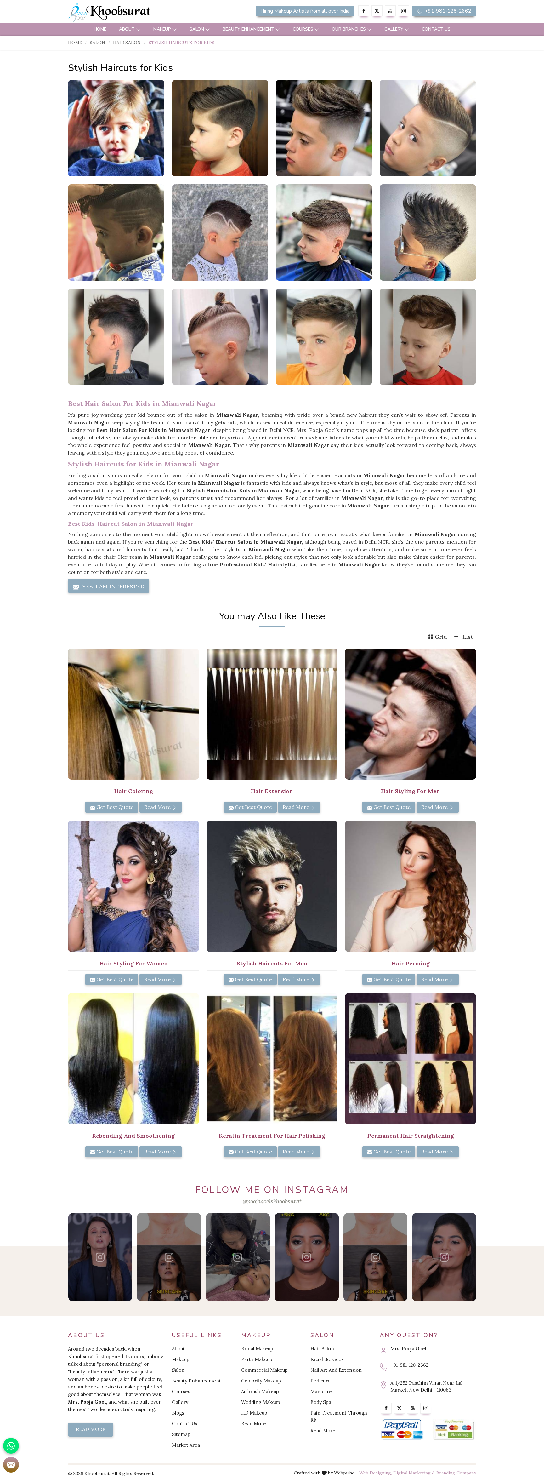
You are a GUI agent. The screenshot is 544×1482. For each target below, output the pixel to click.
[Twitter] (376, 10)
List (467, 636)
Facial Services (326, 1359)
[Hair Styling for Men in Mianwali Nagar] (410, 714)
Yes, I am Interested (112, 586)
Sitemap (181, 1434)
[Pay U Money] (454, 1430)
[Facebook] (363, 10)
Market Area (186, 1445)
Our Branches (349, 29)
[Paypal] (402, 1430)
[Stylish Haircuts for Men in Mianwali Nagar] (272, 886)
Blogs (178, 1413)
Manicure (321, 1391)
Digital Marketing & (414, 1473)
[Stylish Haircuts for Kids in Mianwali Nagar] (116, 128)
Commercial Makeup (264, 1370)
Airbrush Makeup (260, 1391)
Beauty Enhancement (248, 29)
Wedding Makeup (260, 1402)
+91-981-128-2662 (447, 11)
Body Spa (320, 1402)
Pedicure (320, 1381)
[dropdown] (138, 29)
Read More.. (255, 1424)
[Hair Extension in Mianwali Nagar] (272, 714)
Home (100, 29)
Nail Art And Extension (336, 1370)
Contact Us (436, 29)
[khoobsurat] (133, 12)
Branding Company (456, 1473)
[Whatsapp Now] (11, 1446)
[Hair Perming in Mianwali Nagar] (410, 886)
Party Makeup (256, 1359)
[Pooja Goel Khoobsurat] (100, 1257)
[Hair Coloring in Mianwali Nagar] (133, 714)
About (127, 29)
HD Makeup (254, 1413)
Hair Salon (127, 42)
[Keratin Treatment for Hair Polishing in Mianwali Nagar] (272, 1058)
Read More (158, 807)
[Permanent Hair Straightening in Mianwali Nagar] (410, 1058)
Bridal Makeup (257, 1349)
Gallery (393, 29)
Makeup (162, 29)
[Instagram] (403, 10)
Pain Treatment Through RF (338, 1416)
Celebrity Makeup (261, 1381)
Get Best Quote (114, 807)
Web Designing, (375, 1473)
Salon (197, 29)
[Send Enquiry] (11, 1465)
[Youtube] (390, 10)
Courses (303, 29)
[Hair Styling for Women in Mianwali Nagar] (133, 886)
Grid (441, 636)
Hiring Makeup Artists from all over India (304, 11)
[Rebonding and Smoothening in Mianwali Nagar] (133, 1058)
